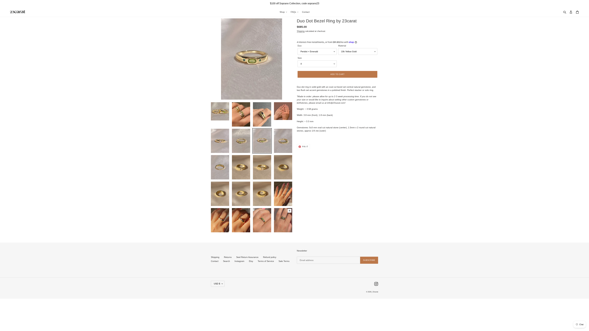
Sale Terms (284, 261)
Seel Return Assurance (247, 257)
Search (226, 261)
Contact (214, 261)
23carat (375, 292)
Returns (228, 257)
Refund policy (269, 257)
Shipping (300, 31)
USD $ (217, 283)
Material (342, 45)
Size (300, 58)
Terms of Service (266, 261)
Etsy (251, 261)
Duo (300, 45)
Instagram (239, 261)
